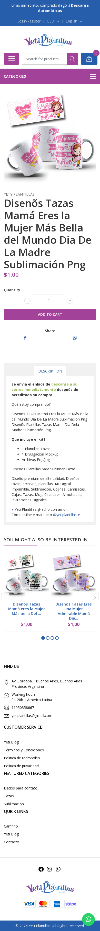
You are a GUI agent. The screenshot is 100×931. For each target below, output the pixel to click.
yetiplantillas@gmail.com (32, 715)
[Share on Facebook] (25, 338)
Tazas (9, 796)
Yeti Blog (11, 742)
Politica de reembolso (22, 757)
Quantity (12, 289)
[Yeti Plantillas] (48, 39)
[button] (53, 21)
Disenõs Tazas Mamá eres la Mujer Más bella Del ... (26, 608)
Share (50, 330)
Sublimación (14, 803)
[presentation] (5, 597)
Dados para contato (20, 788)
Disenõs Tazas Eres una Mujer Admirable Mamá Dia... (73, 611)
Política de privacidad (21, 765)
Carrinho (11, 826)
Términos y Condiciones (24, 750)
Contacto (11, 842)
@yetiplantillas (65, 514)
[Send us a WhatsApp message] (88, 919)
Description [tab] (50, 371)
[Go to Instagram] (49, 869)
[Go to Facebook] (41, 869)
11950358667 (23, 707)
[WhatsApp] (58, 869)
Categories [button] (15, 76)
